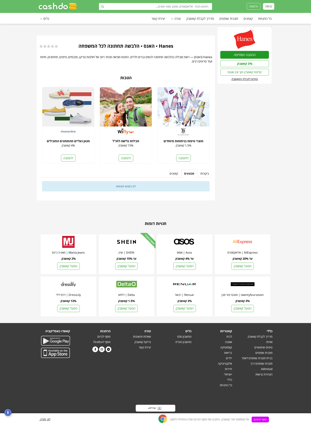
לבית (229, 337)
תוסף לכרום (104, 337)
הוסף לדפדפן (260, 419)
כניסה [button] (268, 6)
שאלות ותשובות (142, 337)
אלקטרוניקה (225, 364)
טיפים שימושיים (263, 347)
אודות (269, 342)
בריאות (228, 353)
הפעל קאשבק (242, 266)
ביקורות (204, 173)
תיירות (228, 369)
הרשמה (253, 6)
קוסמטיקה (226, 347)
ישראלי (228, 374)
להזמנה (183, 158)
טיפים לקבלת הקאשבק (244, 79)
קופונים (248, 18)
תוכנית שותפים (228, 18)
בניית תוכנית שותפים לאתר (257, 358)
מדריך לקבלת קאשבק (200, 18)
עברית (153, 407)
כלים (46, 18)
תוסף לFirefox (102, 342)
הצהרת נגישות (263, 374)
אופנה (228, 342)
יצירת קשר (158, 18)
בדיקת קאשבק (142, 342)
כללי (229, 380)
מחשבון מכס (184, 337)
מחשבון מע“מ (183, 342)
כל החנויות (265, 18)
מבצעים (189, 173)
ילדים (229, 358)
